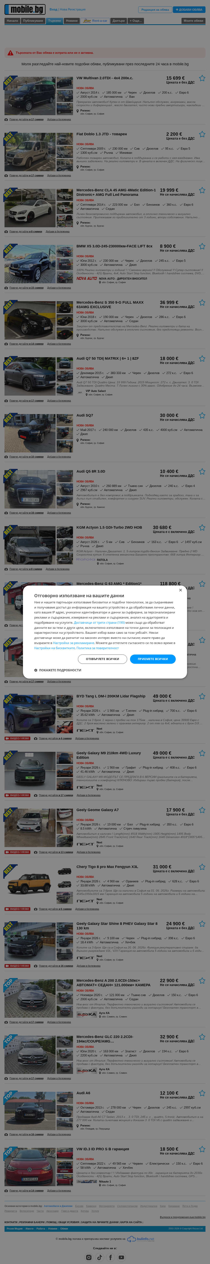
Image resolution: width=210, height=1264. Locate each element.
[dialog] (105, 632)
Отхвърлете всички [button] (102, 659)
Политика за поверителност (97, 648)
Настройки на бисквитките (54, 648)
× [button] (180, 590)
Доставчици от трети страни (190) (99, 622)
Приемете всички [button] (153, 659)
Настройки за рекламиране (73, 643)
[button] (57, 670)
